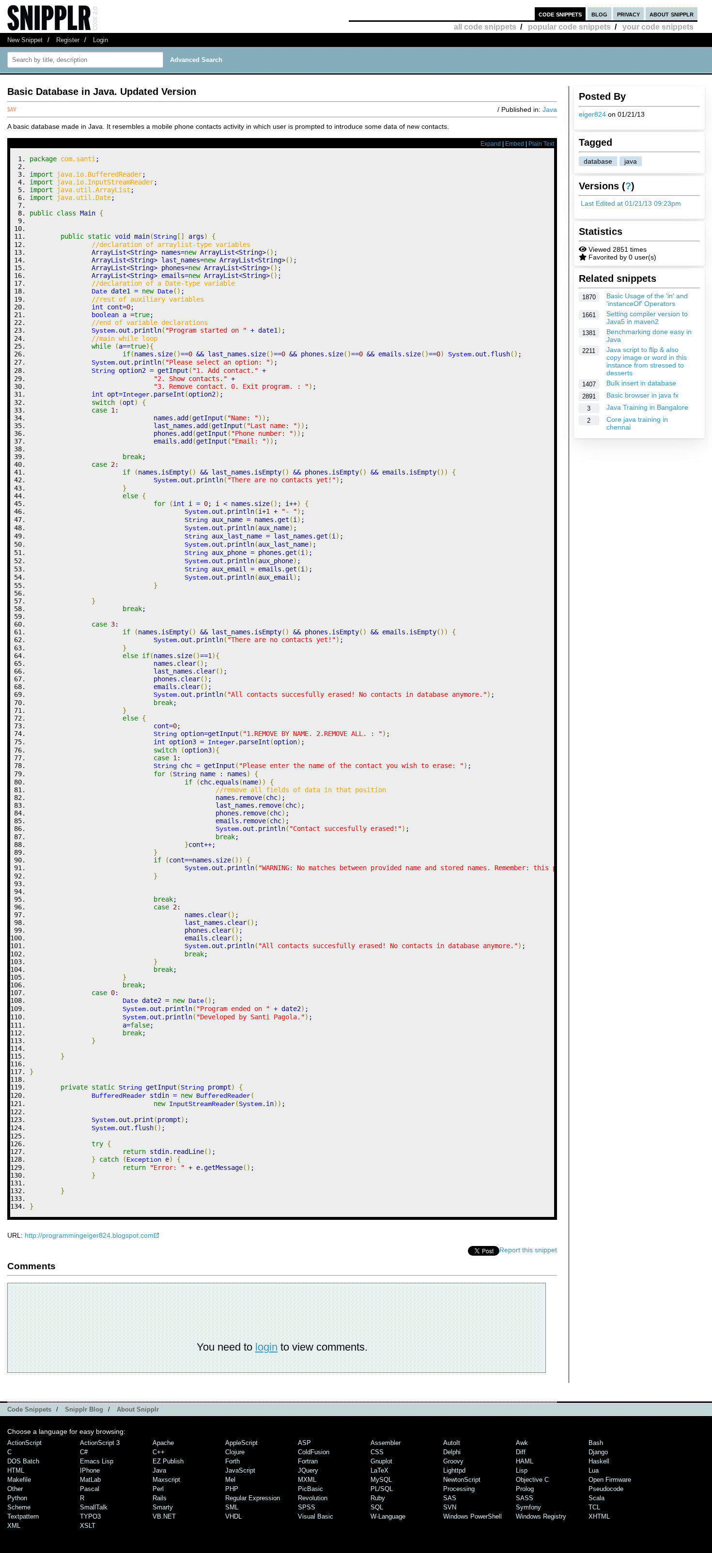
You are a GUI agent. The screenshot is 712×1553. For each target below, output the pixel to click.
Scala (596, 1498)
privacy (628, 14)
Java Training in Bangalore (647, 407)
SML (231, 1507)
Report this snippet (528, 1250)
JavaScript (240, 1470)
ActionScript (24, 1442)
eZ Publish (168, 1461)
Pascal (89, 1488)
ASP (304, 1442)
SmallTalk (94, 1507)
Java (549, 109)
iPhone (90, 1470)
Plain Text (541, 144)
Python (17, 1498)
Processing (459, 1488)
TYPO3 (90, 1516)
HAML (524, 1461)
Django (598, 1452)
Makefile (19, 1479)
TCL (594, 1507)
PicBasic (310, 1488)
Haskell (598, 1461)
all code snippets (485, 27)
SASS (524, 1498)
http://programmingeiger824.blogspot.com (89, 1235)
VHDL (233, 1516)
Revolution (312, 1498)
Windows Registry (541, 1516)
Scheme (19, 1507)
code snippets (560, 14)
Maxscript (166, 1479)
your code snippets (658, 27)
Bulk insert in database (641, 383)
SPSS (306, 1507)
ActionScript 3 (100, 1442)
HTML (15, 1470)
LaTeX (379, 1470)
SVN (449, 1507)
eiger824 (592, 114)
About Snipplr (138, 1409)
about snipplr (672, 14)
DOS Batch (23, 1461)
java (630, 161)
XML (13, 1525)
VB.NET (164, 1516)
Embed (514, 144)
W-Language (388, 1516)
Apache (163, 1442)
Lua (593, 1470)
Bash (595, 1442)
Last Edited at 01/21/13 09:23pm (631, 203)
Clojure (235, 1452)
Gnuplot (381, 1461)
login (266, 1347)
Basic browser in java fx (642, 395)
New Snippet (25, 40)
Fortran (308, 1461)
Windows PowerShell (472, 1516)
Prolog (525, 1488)
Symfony (528, 1507)
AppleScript (241, 1442)
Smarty (163, 1507)
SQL (377, 1507)
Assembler (386, 1442)
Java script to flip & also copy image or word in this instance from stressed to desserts (646, 361)
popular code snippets (569, 27)
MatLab (90, 1479)
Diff (521, 1452)
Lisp (521, 1470)
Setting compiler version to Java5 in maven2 (647, 317)
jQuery (308, 1470)
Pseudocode (605, 1488)
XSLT (87, 1525)
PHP (231, 1488)
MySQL (381, 1479)
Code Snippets (29, 1409)
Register (67, 40)
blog (599, 14)
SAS (449, 1498)
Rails (160, 1498)
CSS (377, 1452)
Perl (158, 1488)
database (598, 161)
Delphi (452, 1452)
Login (100, 40)
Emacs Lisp (96, 1461)
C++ (159, 1452)
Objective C (532, 1479)
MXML (307, 1479)
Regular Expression (252, 1498)
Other (15, 1488)
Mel (230, 1479)
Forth (232, 1461)
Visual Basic (315, 1516)
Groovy (453, 1461)
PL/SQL (382, 1488)
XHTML (599, 1516)
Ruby (378, 1498)
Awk (522, 1442)
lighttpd (454, 1470)
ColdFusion (313, 1452)
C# (84, 1452)
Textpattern (23, 1516)
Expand (490, 144)
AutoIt (451, 1442)
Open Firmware (609, 1479)
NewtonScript (461, 1479)
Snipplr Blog (84, 1409)
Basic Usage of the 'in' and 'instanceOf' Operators (647, 300)
